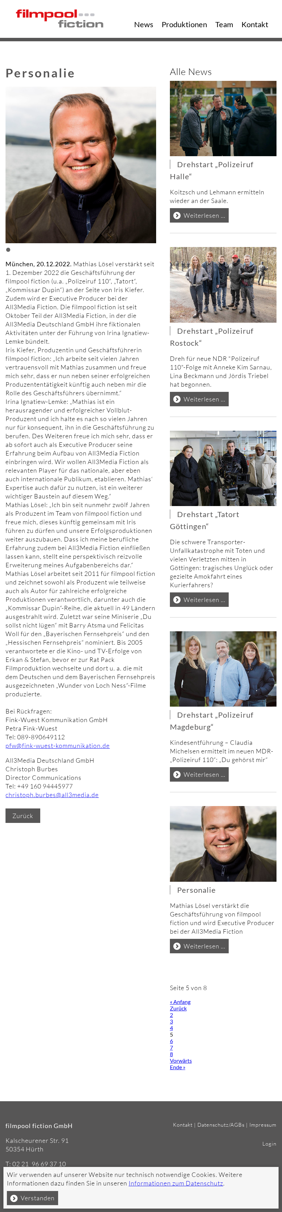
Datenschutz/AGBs (221, 1125)
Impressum (262, 1125)
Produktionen (184, 24)
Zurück (22, 815)
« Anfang (180, 1001)
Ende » (177, 1067)
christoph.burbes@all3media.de (52, 794)
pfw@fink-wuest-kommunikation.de (58, 745)
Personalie (196, 889)
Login (269, 1143)
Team (224, 24)
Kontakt (254, 24)
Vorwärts (181, 1060)
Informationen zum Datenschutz (176, 1183)
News (143, 24)
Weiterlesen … (206, 217)
